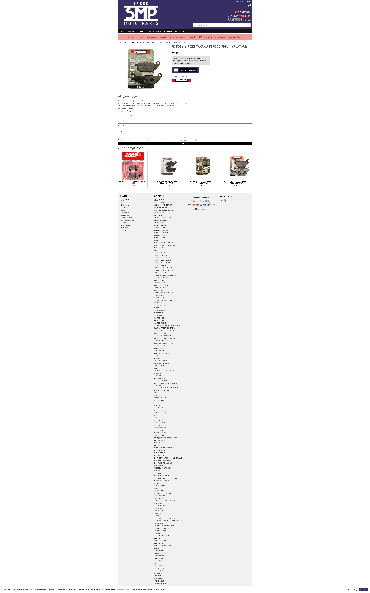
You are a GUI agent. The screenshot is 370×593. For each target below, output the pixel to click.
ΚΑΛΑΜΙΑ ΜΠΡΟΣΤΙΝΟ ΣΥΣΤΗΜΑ (164, 328)
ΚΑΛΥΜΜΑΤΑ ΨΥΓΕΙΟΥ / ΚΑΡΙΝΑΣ (164, 338)
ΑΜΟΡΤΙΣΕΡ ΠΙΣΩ (159, 212)
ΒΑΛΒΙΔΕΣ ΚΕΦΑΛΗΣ (160, 235)
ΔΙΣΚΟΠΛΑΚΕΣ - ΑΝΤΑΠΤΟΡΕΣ (163, 293)
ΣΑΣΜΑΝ (156, 483)
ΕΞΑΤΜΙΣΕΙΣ (158, 303)
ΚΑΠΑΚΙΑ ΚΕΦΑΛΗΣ (160, 346)
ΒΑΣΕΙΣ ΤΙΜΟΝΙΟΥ (159, 248)
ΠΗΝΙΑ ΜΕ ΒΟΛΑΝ (159, 440)
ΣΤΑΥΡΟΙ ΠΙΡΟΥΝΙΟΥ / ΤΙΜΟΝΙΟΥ (164, 501)
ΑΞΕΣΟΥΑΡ (142, 31)
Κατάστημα (125, 212)
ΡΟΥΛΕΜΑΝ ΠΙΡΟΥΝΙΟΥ (161, 475)
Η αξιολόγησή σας (125, 115)
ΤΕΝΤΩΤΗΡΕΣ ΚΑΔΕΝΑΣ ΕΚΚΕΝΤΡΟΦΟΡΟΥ (168, 521)
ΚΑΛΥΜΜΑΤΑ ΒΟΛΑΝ (160, 333)
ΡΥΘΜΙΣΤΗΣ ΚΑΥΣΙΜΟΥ (161, 480)
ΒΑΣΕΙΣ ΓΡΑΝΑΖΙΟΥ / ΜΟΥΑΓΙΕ (164, 243)
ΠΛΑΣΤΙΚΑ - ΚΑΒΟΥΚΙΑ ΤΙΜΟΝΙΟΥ (164, 448)
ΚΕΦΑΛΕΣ (157, 358)
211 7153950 (243, 12)
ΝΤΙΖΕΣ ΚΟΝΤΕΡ (159, 425)
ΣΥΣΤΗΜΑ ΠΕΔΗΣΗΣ (160, 508)
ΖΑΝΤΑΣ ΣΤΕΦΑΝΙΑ (160, 305)
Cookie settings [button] (353, 590)
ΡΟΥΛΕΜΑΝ (157, 473)
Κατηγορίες (125, 215)
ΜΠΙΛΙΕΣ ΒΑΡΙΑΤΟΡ (160, 413)
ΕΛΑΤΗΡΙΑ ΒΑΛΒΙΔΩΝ (161, 298)
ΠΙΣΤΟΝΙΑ (157, 445)
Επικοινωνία (125, 205)
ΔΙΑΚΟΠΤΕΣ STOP (159, 283)
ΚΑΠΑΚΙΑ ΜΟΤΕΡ (159, 348)
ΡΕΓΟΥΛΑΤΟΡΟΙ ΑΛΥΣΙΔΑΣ (162, 465)
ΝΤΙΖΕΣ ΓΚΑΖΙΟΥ (159, 423)
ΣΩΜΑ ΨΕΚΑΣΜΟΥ (159, 511)
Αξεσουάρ (157, 576)
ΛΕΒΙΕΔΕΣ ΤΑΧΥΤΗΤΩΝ (161, 390)
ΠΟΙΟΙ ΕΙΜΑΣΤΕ (168, 31)
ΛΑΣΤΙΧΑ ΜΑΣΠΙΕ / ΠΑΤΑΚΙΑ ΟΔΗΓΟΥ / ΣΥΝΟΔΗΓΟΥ (166, 384)
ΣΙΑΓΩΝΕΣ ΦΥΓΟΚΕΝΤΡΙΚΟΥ (163, 493)
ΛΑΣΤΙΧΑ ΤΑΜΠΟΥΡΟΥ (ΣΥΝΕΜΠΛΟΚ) (166, 388)
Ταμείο (123, 230)
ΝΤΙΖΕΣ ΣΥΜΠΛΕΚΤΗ (160, 428)
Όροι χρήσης (125, 223)
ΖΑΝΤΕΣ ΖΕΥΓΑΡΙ (159, 313)
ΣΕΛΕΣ (156, 488)
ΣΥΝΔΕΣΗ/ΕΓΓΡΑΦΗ (243, 2)
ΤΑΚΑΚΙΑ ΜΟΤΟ (141, 42)
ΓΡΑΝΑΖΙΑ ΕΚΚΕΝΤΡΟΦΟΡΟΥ (163, 270)
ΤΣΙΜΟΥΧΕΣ (157, 533)
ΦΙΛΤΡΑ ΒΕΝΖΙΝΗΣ (160, 553)
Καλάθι (123, 210)
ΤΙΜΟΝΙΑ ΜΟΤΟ (159, 523)
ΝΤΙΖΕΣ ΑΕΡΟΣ (158, 420)
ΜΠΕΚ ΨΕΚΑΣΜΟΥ (159, 408)
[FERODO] (181, 80)
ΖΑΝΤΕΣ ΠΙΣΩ (158, 315)
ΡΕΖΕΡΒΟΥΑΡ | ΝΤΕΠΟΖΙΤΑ (162, 468)
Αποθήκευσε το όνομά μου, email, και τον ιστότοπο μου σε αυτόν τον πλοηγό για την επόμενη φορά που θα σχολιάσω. (160, 140)
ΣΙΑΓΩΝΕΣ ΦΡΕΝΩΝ (160, 491)
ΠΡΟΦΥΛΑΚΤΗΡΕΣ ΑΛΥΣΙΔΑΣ (163, 463)
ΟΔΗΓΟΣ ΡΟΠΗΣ (159, 435)
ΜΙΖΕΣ (156, 403)
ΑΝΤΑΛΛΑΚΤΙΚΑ (131, 31)
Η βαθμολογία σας (125, 108)
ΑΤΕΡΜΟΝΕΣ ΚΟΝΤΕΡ (161, 228)
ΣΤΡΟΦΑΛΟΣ (158, 503)
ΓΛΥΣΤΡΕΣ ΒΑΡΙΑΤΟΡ (161, 255)
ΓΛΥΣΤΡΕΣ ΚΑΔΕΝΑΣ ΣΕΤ (162, 263)
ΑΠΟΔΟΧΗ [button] (363, 590)
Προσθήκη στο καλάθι (188, 70)
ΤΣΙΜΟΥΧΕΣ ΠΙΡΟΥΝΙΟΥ (161, 536)
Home (121, 42)
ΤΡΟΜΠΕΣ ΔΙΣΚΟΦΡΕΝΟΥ (162, 528)
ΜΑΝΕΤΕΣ (157, 393)
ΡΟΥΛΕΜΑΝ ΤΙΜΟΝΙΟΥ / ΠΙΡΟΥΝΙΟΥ (165, 478)
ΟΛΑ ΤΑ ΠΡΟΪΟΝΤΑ (154, 31)
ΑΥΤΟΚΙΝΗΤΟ (158, 578)
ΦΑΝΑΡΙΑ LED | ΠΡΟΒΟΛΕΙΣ (162, 546)
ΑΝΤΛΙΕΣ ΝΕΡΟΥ (159, 223)
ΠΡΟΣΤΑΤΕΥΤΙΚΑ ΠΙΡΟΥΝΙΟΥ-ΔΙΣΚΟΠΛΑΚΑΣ (168, 458)
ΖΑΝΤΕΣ (156, 308)
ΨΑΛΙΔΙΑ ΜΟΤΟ (159, 571)
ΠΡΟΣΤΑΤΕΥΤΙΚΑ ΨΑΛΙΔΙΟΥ (162, 460)
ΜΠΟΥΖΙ (156, 415)
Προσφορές (125, 228)
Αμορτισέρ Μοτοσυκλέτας (163, 210)
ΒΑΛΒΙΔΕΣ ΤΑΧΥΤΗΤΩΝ (161, 238)
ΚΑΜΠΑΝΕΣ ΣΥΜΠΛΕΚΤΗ (161, 340)
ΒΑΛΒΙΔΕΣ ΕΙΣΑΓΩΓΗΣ (161, 230)
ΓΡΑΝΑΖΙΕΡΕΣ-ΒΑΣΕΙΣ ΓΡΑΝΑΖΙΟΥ (165, 275)
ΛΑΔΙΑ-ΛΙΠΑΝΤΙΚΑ (159, 378)
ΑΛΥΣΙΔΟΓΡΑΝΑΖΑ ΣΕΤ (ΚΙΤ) (163, 205)
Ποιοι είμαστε (125, 225)
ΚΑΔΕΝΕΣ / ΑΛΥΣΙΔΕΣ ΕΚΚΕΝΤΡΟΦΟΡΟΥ (167, 325)
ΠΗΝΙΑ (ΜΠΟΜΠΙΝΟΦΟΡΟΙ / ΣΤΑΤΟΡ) (166, 438)
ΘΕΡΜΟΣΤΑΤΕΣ (159, 320)
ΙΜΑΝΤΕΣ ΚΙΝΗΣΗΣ (160, 323)
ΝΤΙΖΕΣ (156, 418)
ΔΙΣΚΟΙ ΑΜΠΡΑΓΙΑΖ (160, 288)
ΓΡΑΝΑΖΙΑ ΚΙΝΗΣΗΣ (160, 273)
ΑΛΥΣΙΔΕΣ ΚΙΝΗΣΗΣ (160, 202)
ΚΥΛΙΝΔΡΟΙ (157, 373)
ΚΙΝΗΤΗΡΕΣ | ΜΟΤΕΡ (160, 361)
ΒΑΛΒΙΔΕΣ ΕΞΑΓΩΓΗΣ (161, 233)
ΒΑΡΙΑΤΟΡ (157, 240)
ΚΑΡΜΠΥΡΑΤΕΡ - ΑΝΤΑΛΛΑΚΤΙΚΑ (164, 353)
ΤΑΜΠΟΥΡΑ (157, 516)
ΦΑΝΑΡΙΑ (157, 538)
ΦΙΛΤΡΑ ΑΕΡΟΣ (159, 551)
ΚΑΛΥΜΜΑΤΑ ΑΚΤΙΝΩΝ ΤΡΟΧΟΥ (164, 330)
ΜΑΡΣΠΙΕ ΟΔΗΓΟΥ (160, 398)
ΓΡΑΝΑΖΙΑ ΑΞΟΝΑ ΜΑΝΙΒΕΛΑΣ (163, 268)
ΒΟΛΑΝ (156, 250)
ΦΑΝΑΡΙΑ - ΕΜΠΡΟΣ (160, 541)
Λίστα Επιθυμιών (126, 217)
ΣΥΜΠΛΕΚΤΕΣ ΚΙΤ (159, 506)
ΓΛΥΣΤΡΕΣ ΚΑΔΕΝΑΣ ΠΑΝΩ (162, 260)
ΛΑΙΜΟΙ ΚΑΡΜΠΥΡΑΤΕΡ (161, 381)
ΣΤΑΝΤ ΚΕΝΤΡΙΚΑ (159, 496)
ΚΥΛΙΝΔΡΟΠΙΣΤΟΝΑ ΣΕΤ (161, 376)
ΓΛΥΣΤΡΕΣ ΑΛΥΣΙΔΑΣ (160, 253)
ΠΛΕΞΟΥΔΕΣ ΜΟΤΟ (160, 453)
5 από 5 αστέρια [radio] (130, 111)
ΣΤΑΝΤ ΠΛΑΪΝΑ (158, 498)
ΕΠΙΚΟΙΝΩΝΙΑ (179, 31)
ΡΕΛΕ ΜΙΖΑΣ (158, 470)
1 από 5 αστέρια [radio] (119, 111)
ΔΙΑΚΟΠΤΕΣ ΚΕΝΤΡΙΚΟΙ (161, 285)
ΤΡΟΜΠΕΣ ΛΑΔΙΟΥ (160, 531)
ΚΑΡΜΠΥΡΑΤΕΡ (159, 351)
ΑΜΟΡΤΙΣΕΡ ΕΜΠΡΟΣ (160, 207)
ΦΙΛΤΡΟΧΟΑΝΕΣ (159, 558)
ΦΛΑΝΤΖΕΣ (157, 561)
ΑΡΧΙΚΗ (121, 31)
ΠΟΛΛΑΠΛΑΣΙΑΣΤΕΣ (160, 455)
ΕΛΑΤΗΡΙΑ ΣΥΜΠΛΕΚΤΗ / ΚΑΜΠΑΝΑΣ (165, 300)
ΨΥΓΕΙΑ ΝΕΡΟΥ (159, 573)
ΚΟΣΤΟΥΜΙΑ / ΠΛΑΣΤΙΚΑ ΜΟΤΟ (164, 371)
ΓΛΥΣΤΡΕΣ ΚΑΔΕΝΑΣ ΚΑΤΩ (162, 258)
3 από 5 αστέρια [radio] (124, 111)
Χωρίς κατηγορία (160, 583)
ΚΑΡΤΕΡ (156, 356)
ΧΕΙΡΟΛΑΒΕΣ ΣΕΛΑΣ (160, 568)
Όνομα (121, 126)
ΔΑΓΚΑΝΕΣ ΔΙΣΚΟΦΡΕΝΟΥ (162, 278)
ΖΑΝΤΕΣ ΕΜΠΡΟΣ (159, 310)
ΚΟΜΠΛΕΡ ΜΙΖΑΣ (159, 366)
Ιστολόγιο (124, 207)
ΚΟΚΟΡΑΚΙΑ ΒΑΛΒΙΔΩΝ (161, 363)
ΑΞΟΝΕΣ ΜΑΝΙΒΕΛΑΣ (160, 225)
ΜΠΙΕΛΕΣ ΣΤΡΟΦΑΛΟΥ (161, 410)
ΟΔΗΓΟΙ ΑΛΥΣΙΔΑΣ (160, 433)
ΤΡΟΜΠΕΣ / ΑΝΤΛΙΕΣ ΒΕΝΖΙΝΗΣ (164, 526)
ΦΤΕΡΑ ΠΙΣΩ (158, 566)
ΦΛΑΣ (155, 563)
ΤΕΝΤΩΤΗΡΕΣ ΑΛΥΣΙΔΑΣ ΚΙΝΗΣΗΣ (165, 518)
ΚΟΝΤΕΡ (156, 368)
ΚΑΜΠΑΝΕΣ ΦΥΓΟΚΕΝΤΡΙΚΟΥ (163, 343)
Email (120, 132)
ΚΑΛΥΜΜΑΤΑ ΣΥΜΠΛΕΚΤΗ (162, 335)
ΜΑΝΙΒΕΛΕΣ (157, 395)
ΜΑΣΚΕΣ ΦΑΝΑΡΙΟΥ (160, 400)
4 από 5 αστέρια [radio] (127, 111)
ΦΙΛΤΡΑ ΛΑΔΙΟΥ (159, 556)
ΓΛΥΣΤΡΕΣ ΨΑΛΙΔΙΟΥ (160, 265)
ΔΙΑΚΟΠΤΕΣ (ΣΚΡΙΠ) (160, 280)
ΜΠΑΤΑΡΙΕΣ (157, 405)
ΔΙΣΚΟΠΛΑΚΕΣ (158, 290)
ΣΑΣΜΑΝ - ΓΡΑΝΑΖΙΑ (160, 486)
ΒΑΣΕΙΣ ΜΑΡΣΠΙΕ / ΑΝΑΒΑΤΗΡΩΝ (164, 245)
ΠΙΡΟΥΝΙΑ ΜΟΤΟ (159, 443)
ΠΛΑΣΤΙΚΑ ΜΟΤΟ (159, 450)
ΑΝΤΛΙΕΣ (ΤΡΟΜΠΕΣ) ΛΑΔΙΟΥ (163, 217)
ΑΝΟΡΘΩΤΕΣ (158, 215)
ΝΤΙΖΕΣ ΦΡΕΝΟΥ (159, 430)
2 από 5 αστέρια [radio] (122, 111)
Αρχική (123, 202)
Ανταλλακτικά (129, 42)
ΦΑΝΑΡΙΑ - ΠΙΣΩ (159, 543)
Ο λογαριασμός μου (128, 220)
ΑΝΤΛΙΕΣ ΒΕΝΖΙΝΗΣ (160, 220)
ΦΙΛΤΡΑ (156, 548)
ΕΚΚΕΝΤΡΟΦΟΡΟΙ (159, 295)
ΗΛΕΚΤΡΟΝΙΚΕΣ (159, 318)
